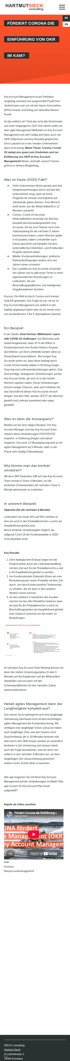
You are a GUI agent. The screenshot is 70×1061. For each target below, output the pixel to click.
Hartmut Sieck (12, 1049)
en (66, 24)
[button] (6, 1055)
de (66, 18)
